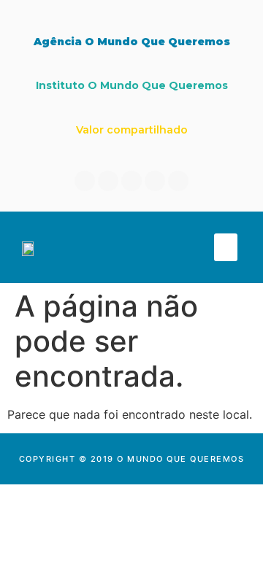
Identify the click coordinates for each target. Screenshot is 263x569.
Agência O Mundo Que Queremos (132, 41)
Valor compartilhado (132, 129)
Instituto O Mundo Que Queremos (132, 85)
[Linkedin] (108, 181)
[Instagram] (131, 181)
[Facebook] (85, 181)
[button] (225, 247)
